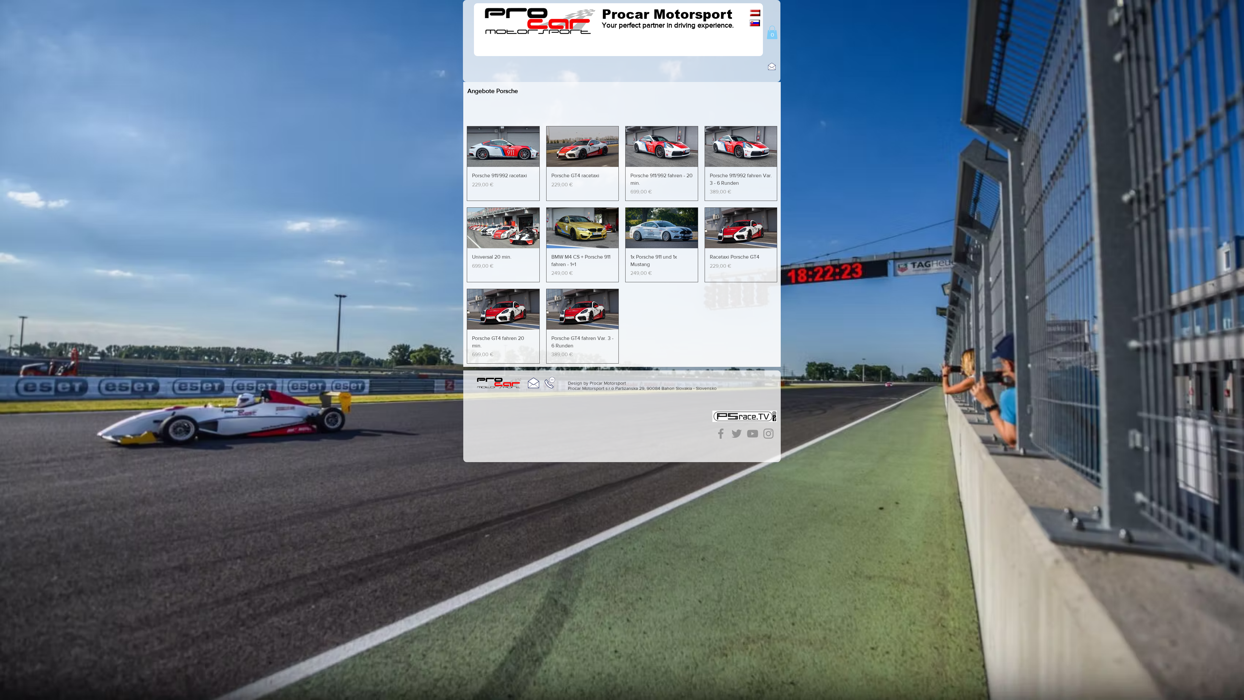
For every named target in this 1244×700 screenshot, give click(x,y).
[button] (772, 32)
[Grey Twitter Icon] (736, 433)
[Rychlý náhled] (503, 146)
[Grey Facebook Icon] (721, 433)
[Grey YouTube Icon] (752, 433)
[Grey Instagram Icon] (768, 433)
